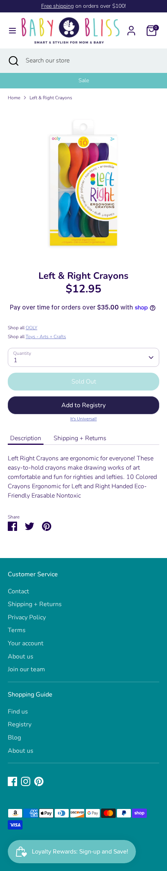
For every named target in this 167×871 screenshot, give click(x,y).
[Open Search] (13, 60)
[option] (83, 80)
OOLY (31, 328)
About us (20, 656)
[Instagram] (25, 781)
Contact (18, 591)
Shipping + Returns (80, 438)
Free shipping (57, 6)
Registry (19, 724)
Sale (83, 80)
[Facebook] (12, 781)
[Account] (131, 27)
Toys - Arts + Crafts (46, 337)
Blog (14, 737)
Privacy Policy (27, 617)
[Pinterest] (38, 781)
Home (14, 98)
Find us (18, 711)
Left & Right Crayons (51, 98)
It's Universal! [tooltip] (83, 419)
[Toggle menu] (10, 30)
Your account (25, 643)
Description (25, 438)
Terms (17, 630)
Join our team (26, 669)
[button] (83, 405)
